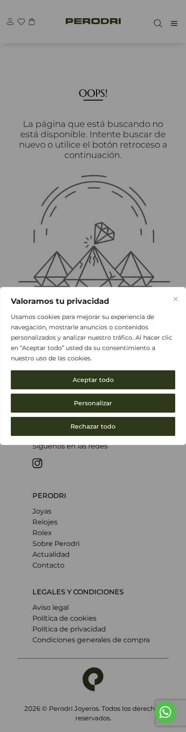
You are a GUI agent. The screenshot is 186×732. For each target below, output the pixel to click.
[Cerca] (175, 299)
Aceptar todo (93, 380)
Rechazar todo (93, 426)
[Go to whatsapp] (165, 712)
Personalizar (93, 403)
